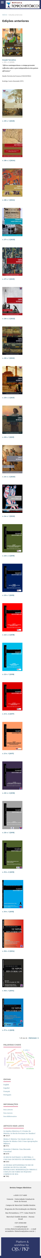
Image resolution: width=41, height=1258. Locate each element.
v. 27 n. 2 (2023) (8, 240)
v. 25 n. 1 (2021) (8, 437)
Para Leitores (8, 1110)
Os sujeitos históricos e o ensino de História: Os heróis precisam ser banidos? (19, 1132)
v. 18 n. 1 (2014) (8, 991)
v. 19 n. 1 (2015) (8, 912)
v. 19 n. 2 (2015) (8, 872)
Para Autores (8, 1113)
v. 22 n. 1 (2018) (8, 674)
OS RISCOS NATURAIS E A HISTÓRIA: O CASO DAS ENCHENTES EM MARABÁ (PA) (19, 1158)
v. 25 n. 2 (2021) (8, 398)
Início (4, 15)
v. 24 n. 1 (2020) (8, 516)
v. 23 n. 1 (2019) (8, 595)
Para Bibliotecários (10, 1116)
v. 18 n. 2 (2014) (8, 951)
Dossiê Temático (9, 60)
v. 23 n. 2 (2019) (8, 556)
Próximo (33, 1038)
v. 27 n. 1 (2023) (8, 279)
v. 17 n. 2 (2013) (8, 1030)
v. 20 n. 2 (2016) (8, 793)
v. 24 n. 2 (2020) (8, 477)
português (7, 1095)
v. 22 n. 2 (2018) (8, 635)
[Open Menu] (2, 2)
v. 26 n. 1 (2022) (8, 358)
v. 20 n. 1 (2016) (8, 833)
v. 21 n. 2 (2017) (8, 714)
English (6, 1085)
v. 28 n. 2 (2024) (8, 160)
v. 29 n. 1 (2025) (8, 121)
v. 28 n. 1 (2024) (8, 200)
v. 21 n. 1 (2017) (8, 753)
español (6, 1088)
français (6, 1091)
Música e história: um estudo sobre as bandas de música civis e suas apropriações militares (20, 1141)
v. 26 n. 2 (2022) (8, 319)
